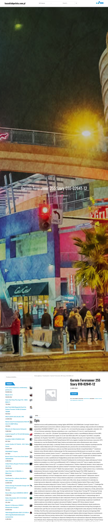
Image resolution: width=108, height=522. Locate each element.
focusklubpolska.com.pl (15, 3)
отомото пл (80, 400)
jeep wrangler (73, 400)
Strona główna (38, 375)
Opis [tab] (36, 415)
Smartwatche (46, 375)
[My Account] (96, 3)
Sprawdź (74, 393)
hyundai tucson (98, 398)
